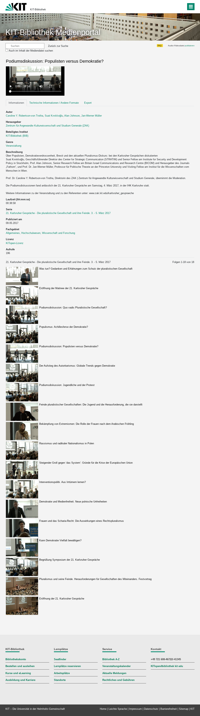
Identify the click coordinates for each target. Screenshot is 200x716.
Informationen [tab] (16, 102)
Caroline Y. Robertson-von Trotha (24, 115)
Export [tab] (88, 102)
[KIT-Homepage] (16, 6)
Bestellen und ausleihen (20, 666)
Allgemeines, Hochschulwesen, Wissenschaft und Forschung (40, 233)
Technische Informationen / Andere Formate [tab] (54, 102)
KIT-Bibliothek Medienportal (52, 32)
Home (103, 708)
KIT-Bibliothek (38, 9)
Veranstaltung (13, 145)
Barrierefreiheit (168, 708)
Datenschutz (151, 708)
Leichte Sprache (118, 708)
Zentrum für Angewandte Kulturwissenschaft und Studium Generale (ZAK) (47, 125)
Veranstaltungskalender (116, 666)
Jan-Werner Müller (91, 115)
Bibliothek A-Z (111, 659)
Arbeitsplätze (62, 673)
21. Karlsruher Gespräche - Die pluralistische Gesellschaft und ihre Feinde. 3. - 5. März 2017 (58, 213)
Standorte (60, 680)
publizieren (190, 46)
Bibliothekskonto (15, 659)
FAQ (160, 46)
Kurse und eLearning (18, 673)
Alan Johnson (72, 115)
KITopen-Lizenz (14, 243)
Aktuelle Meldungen (114, 673)
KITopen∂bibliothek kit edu (167, 666)
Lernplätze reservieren (67, 666)
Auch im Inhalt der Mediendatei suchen (31, 50)
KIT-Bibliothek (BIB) (17, 135)
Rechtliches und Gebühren (118, 680)
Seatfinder (60, 659)
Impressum (135, 708)
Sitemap (183, 708)
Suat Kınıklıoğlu (54, 115)
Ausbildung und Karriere (20, 680)
